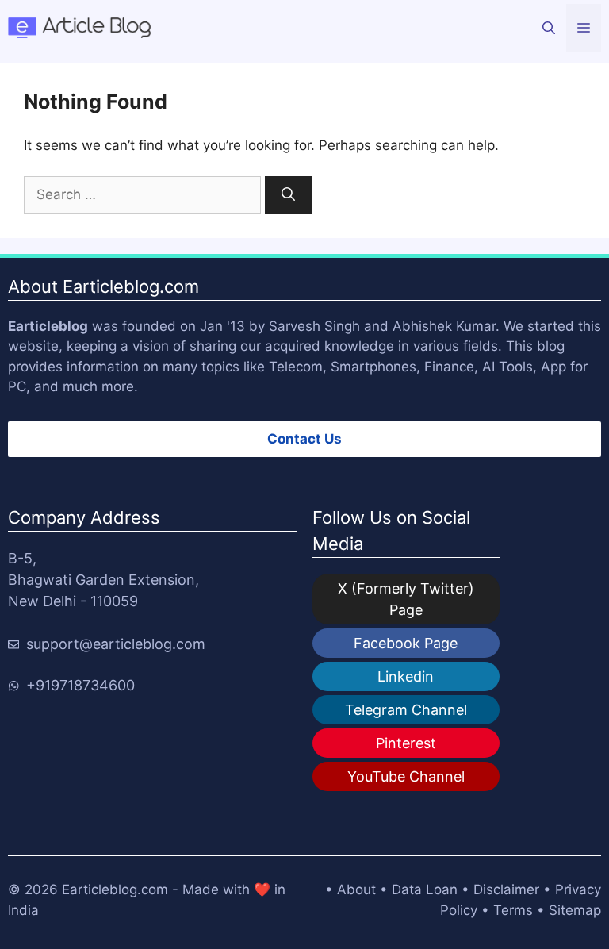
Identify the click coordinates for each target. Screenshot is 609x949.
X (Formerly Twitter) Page (406, 599)
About (356, 889)
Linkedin (405, 676)
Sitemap (575, 910)
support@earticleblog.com (115, 644)
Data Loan (425, 889)
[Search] (288, 195)
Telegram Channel (406, 709)
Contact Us (304, 439)
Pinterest (406, 743)
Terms (513, 910)
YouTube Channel (406, 776)
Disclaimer (506, 889)
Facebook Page (406, 643)
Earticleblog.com (115, 889)
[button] (548, 28)
